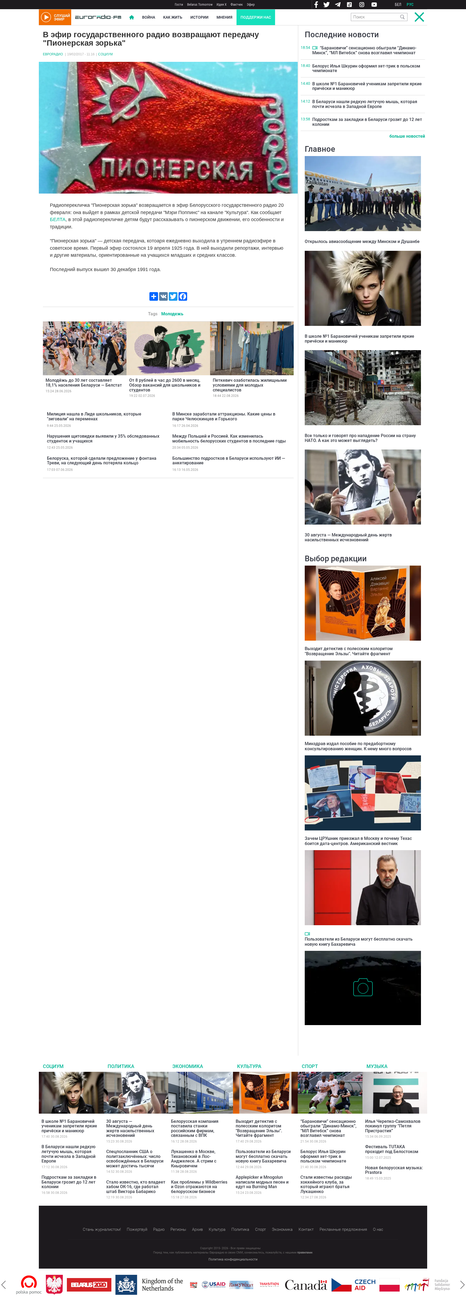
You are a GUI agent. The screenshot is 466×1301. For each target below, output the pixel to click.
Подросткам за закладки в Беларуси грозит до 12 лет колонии (367, 122)
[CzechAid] (324, 1285)
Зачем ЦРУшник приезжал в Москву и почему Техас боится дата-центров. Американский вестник (358, 841)
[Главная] (98, 17)
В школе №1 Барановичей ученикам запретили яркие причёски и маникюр (367, 86)
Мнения (224, 17)
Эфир (251, 4)
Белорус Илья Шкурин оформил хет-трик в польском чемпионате (366, 68)
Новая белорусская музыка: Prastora (394, 1170)
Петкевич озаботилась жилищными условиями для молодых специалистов (250, 385)
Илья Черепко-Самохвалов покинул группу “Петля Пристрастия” (392, 1126)
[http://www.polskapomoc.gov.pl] (449, 1285)
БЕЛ (398, 4)
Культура (249, 1066)
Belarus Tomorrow (200, 4)
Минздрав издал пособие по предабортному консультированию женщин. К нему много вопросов (358, 746)
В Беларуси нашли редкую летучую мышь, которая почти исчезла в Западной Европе (364, 104)
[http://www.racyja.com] (164, 1285)
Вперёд (462, 1285)
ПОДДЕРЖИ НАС (256, 17)
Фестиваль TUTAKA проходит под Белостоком (391, 1149)
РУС (410, 4)
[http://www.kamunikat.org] (212, 1285)
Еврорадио (53, 54)
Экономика (187, 1066)
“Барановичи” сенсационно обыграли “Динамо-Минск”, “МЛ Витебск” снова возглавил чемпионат (364, 50)
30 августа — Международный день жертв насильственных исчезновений (348, 537)
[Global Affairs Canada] (276, 1284)
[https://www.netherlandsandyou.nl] (121, 1285)
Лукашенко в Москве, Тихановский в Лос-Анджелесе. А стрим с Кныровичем (193, 1158)
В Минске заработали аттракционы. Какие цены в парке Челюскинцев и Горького (223, 416)
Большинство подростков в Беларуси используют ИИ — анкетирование (228, 461)
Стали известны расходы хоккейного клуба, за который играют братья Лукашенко (326, 1184)
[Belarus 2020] (59, 1285)
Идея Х (222, 4)
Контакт (306, 1229)
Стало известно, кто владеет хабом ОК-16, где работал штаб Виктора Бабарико (135, 1187)
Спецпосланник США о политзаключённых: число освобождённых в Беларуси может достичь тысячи (134, 1158)
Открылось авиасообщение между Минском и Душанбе (362, 241)
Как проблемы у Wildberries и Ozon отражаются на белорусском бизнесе (199, 1187)
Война (148, 17)
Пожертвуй (137, 1229)
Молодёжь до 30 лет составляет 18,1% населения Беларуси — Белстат (84, 383)
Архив (197, 1229)
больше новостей (407, 136)
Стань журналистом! (102, 1229)
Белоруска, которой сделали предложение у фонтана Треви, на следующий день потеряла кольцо (101, 461)
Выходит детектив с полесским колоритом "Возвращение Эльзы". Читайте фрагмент (349, 651)
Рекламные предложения (343, 1229)
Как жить (172, 17)
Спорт (310, 1066)
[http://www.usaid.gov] (184, 1285)
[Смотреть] (314, 47)
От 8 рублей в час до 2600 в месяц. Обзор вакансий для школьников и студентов (164, 385)
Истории (199, 17)
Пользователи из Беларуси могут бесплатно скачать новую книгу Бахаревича (263, 1156)
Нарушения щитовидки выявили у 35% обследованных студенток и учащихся (103, 439)
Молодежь (172, 313)
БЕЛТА (58, 219)
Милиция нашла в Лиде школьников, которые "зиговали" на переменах (94, 416)
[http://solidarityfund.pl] (403, 1285)
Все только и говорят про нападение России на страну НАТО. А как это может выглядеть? (360, 438)
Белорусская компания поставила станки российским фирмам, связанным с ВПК (194, 1128)
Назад (3, 1285)
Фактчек (237, 4)
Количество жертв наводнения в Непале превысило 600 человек (359, 1033)
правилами (304, 1252)
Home (131, 17)
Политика (121, 1066)
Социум (105, 54)
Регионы (178, 1229)
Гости (179, 4)
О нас (378, 1229)
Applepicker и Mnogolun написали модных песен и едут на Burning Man (262, 1182)
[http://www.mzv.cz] (239, 1285)
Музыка (377, 1066)
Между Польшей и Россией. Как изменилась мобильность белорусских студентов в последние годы (229, 439)
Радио (159, 1229)
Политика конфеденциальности (233, 1259)
